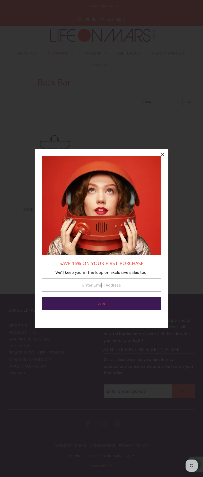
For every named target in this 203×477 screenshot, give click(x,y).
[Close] (162, 154)
